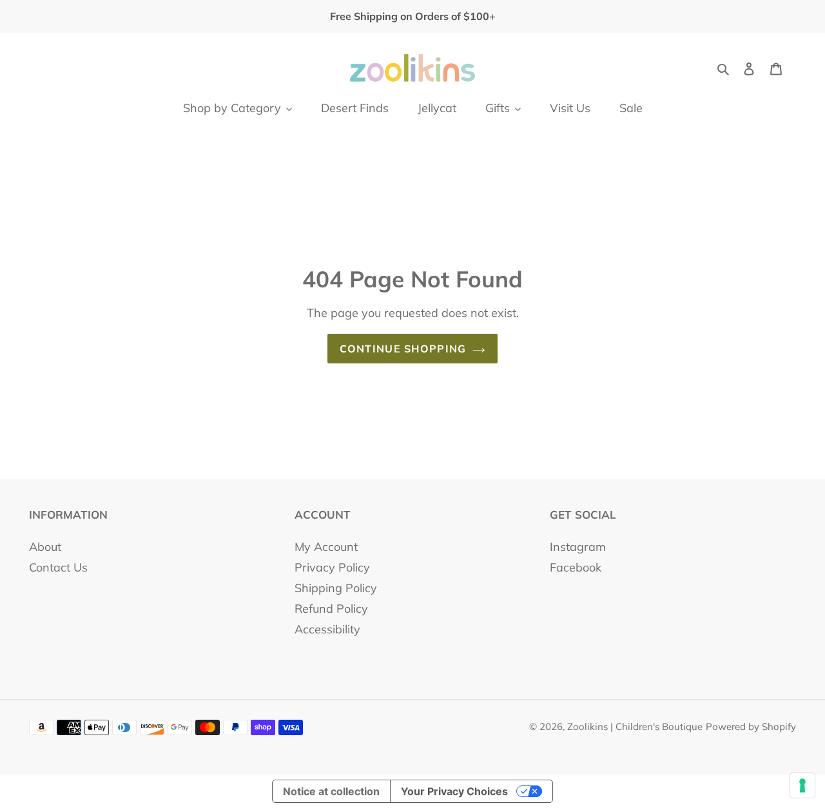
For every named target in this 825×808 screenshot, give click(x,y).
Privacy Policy (332, 567)
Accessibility (327, 629)
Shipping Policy (336, 588)
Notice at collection (331, 791)
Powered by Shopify (751, 726)
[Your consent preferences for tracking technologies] (802, 785)
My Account (326, 546)
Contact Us (58, 567)
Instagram (578, 546)
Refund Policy (331, 608)
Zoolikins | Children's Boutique (635, 726)
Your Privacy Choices (454, 791)
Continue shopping (403, 348)
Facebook (575, 567)
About (45, 546)
